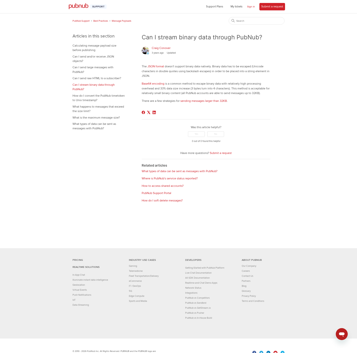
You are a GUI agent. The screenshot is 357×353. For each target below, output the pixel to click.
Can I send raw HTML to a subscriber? (97, 78)
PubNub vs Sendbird (195, 302)
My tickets (236, 6)
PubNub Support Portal (156, 193)
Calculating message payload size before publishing (94, 48)
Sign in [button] (251, 6)
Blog (244, 286)
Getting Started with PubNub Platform (204, 267)
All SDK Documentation (197, 277)
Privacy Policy (249, 296)
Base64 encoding (153, 84)
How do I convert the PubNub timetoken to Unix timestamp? (99, 98)
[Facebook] (143, 112)
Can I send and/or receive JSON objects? (93, 59)
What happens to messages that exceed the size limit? (98, 109)
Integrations (191, 292)
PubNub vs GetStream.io (198, 307)
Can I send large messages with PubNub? (93, 69)
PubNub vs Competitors (197, 297)
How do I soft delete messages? (162, 200)
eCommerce (135, 281)
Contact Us (247, 276)
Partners (246, 281)
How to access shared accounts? (163, 186)
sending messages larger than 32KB (203, 101)
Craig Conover (161, 48)
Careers (246, 271)
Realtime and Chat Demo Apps (201, 282)
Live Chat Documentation (198, 272)
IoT (74, 299)
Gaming (133, 266)
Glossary (246, 291)
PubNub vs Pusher (194, 312)
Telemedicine (136, 271)
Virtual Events (80, 289)
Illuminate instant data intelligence (90, 279)
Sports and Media (138, 301)
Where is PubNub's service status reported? (170, 178)
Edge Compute (136, 296)
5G (130, 291)
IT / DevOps (135, 286)
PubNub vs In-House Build (198, 317)
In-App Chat (79, 274)
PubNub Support (81, 20)
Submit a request (272, 6)
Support (98, 6)
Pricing (78, 260)
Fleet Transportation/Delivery (144, 276)
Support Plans (214, 6)
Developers (193, 260)
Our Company (249, 266)
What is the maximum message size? (96, 117)
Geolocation (79, 284)
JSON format (155, 66)
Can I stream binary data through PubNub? (94, 87)
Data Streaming (81, 304)
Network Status (193, 287)
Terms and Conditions (253, 301)
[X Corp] (148, 112)
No (215, 134)
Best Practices (100, 20)
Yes (196, 134)
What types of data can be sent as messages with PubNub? (94, 126)
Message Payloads (121, 20)
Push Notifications (82, 294)
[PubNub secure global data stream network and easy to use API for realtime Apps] (80, 6)
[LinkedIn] (154, 112)
